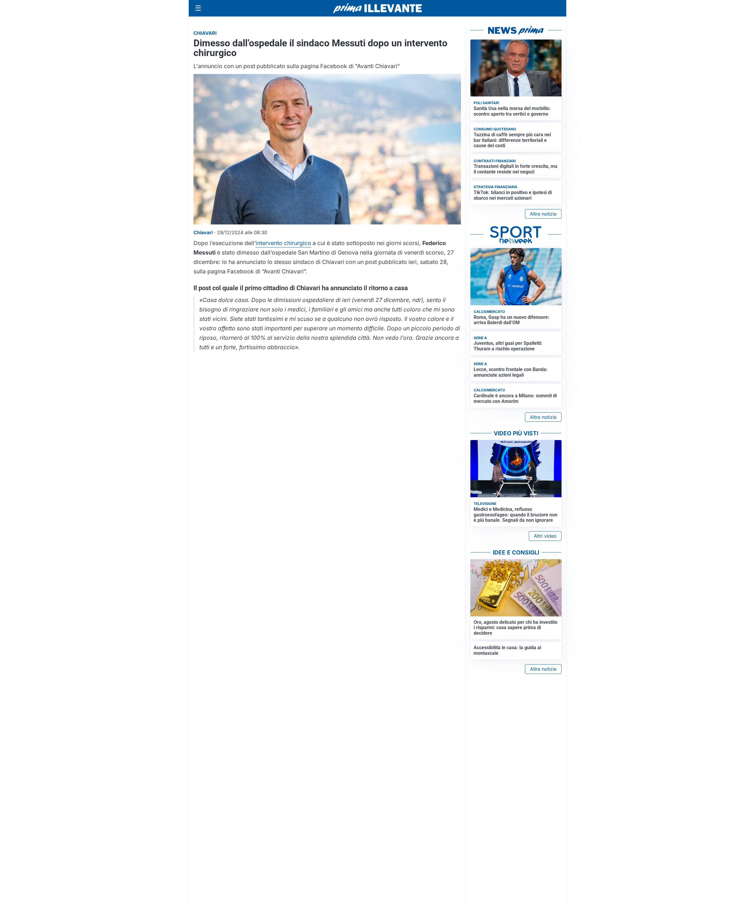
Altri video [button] (545, 536)
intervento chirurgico (283, 243)
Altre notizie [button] (543, 214)
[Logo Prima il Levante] (377, 8)
